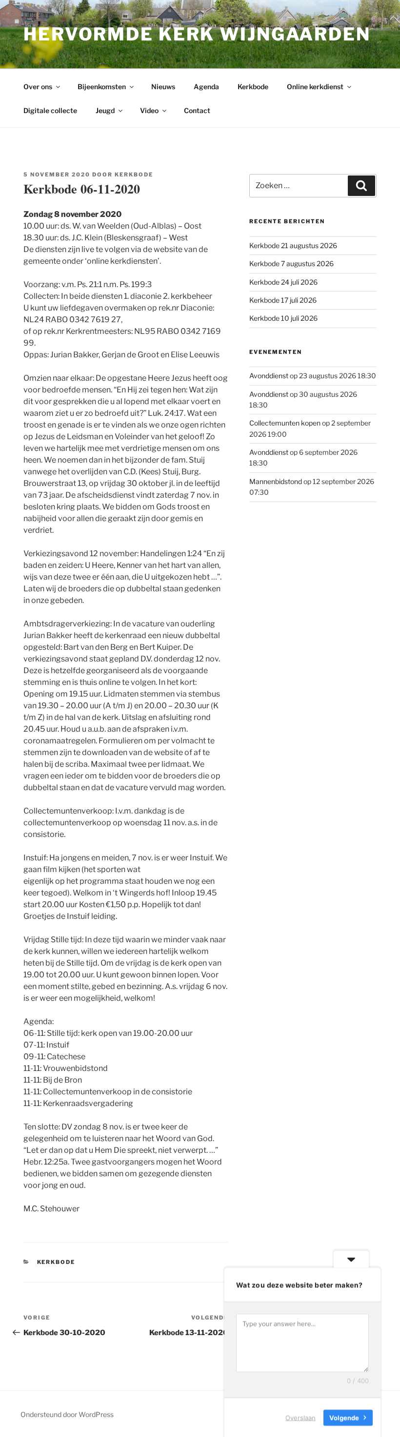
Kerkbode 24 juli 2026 (283, 282)
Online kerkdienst (315, 86)
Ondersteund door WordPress (67, 1414)
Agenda (206, 86)
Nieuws (163, 86)
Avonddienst (268, 375)
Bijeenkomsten (102, 86)
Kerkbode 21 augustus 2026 (293, 245)
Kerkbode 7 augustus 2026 (291, 263)
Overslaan (300, 1417)
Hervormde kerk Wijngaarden (197, 34)
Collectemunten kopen (284, 423)
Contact (197, 110)
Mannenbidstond (275, 481)
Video (149, 110)
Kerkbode (253, 86)
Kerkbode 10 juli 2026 (283, 318)
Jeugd (105, 110)
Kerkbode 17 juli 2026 (283, 300)
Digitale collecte (50, 110)
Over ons (37, 86)
